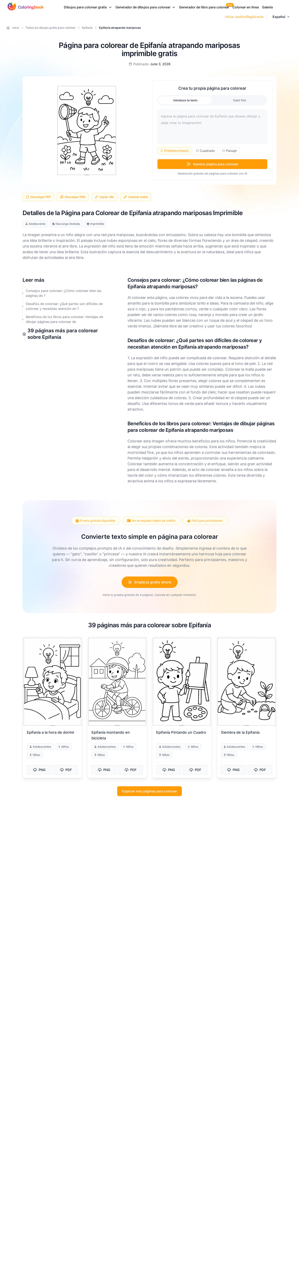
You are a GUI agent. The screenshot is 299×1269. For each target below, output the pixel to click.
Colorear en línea (245, 7)
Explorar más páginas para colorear (149, 791)
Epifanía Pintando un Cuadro (181, 732)
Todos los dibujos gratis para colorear (50, 27)
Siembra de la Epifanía (240, 732)
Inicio (15, 27)
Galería (267, 7)
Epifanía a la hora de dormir (50, 732)
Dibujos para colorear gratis (85, 7)
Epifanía (87, 27)
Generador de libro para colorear (204, 7)
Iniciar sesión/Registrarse (244, 17)
